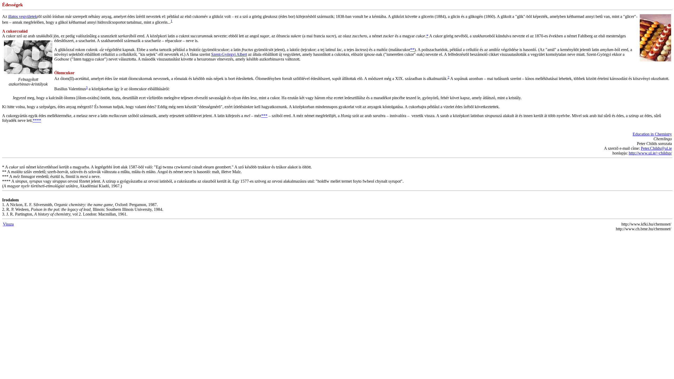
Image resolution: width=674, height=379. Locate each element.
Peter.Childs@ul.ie (656, 148)
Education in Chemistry (652, 134)
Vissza (8, 224)
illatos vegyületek (22, 16)
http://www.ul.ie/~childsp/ (650, 153)
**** (37, 120)
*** (264, 115)
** (412, 49)
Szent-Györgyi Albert (229, 54)
